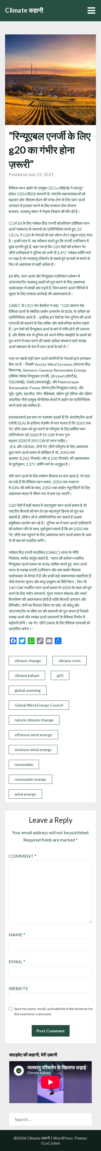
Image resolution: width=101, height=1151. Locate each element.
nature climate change (34, 720)
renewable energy (30, 779)
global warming (28, 690)
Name (17, 934)
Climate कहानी (24, 10)
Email (17, 961)
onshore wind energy (33, 749)
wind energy (25, 794)
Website (18, 988)
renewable (24, 764)
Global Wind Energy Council (39, 705)
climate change (28, 660)
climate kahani (27, 675)
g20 (60, 675)
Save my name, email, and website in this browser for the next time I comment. (53, 1011)
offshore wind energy (33, 734)
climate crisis (69, 660)
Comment (22, 856)
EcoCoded (51, 1143)
